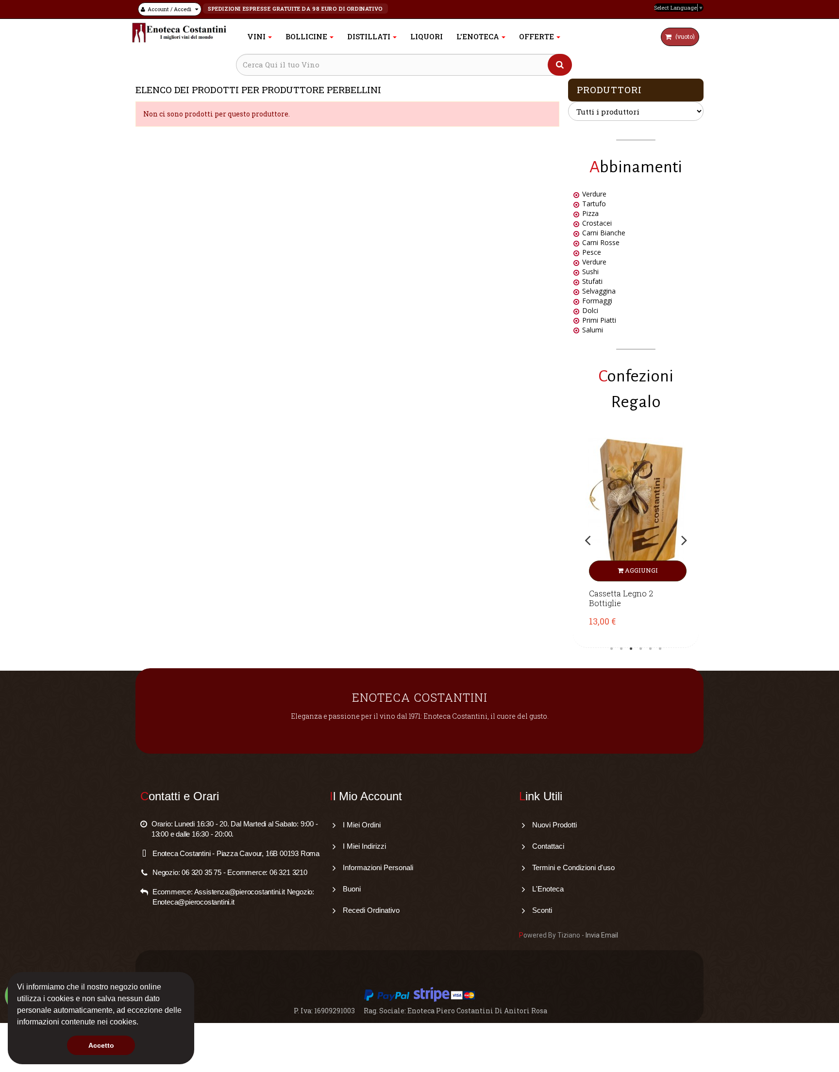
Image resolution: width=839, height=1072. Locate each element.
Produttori (609, 89)
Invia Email (602, 935)
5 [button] (650, 649)
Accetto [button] (101, 1045)
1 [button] (612, 649)
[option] (636, 540)
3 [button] (631, 649)
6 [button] (660, 649)
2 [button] (621, 649)
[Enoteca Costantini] (179, 32)
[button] (141, 1023)
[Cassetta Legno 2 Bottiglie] (636, 509)
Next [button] (684, 540)
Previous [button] (587, 540)
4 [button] (641, 649)
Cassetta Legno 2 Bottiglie (621, 598)
